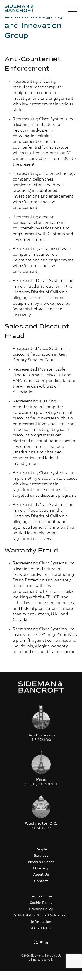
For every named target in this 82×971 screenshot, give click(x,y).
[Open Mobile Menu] (72, 9)
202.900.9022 (41, 828)
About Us (41, 875)
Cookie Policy (41, 903)
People (41, 849)
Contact (41, 881)
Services (41, 856)
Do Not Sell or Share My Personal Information (41, 918)
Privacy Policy (41, 909)
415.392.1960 (41, 740)
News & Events (41, 862)
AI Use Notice (41, 928)
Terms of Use (41, 896)
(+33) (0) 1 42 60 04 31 (41, 784)
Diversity (41, 868)
